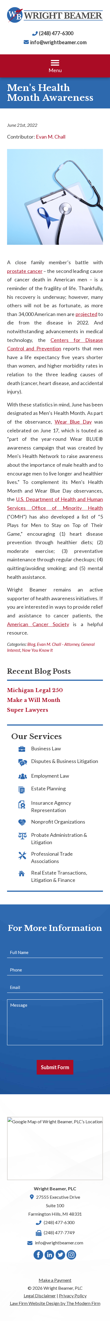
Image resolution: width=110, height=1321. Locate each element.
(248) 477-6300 (56, 33)
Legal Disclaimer (40, 1295)
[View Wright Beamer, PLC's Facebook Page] (39, 1256)
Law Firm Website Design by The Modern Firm (55, 1303)
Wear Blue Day (73, 422)
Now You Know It (37, 650)
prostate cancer (25, 271)
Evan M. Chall (50, 137)
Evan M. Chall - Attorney (58, 644)
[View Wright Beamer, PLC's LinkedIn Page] (50, 1256)
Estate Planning (48, 788)
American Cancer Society (38, 624)
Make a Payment (55, 1280)
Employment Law (50, 776)
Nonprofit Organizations (58, 822)
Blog (31, 644)
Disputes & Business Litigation (64, 761)
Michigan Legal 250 (35, 690)
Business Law (46, 748)
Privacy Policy (73, 1295)
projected (86, 314)
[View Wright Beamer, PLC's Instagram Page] (72, 1256)
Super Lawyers (27, 710)
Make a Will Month (33, 700)
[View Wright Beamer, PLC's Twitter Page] (61, 1256)
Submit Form (55, 1067)
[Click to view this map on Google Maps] (55, 1148)
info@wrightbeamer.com (58, 42)
